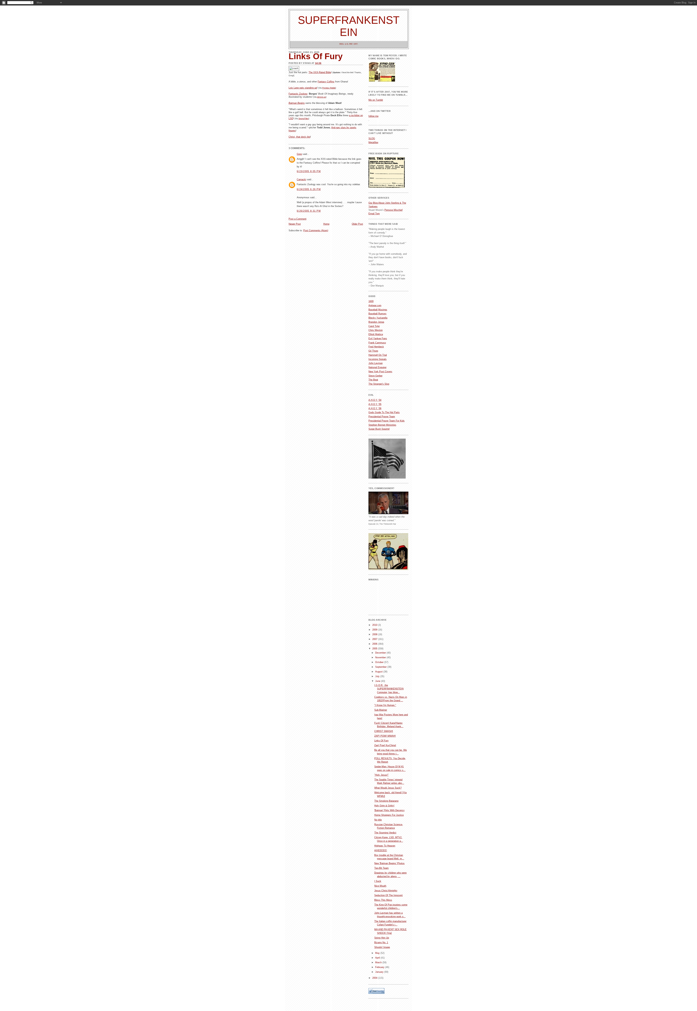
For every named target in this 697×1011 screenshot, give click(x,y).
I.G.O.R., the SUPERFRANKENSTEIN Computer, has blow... (388, 689)
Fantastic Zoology (298, 93)
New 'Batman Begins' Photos (389, 863)
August (379, 671)
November (381, 657)
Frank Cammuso (377, 342)
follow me (373, 116)
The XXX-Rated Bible (320, 72)
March (378, 962)
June (378, 681)
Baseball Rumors (377, 313)
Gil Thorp (373, 350)
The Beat (373, 379)
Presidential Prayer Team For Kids (386, 420)
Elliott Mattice (375, 334)
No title (378, 819)
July (377, 676)
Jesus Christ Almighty (385, 890)
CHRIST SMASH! (383, 731)
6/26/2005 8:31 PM (309, 210)
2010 (375, 625)
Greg (299, 154)
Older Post (357, 224)
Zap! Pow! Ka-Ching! (385, 745)
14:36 (318, 63)
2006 (375, 643)
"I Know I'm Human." (385, 705)
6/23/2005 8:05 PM (309, 171)
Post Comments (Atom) (315, 230)
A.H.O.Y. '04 (374, 400)
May (377, 953)
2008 (375, 634)
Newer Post (295, 224)
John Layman (375, 363)
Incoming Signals (377, 359)
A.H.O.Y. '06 (374, 408)
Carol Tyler (374, 326)
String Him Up (381, 937)
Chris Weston (375, 330)
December (381, 652)
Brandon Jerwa (376, 322)
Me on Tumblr (375, 100)
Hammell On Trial (377, 355)
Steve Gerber (375, 375)
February (380, 967)
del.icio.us (321, 97)
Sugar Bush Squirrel (379, 429)
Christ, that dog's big (299, 136)
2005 (375, 648)
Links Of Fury (381, 740)
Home (326, 224)
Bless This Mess (383, 900)
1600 (371, 301)
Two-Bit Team (381, 868)
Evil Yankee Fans (377, 338)
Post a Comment (297, 218)
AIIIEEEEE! (380, 850)
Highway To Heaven (384, 845)
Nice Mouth (380, 885)
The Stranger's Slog (378, 384)
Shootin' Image (382, 947)
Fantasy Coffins (326, 81)
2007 (375, 639)
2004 (375, 978)
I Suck (377, 881)
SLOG (371, 138)
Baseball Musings (377, 309)
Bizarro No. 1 (381, 942)
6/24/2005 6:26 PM (309, 189)
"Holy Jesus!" (381, 775)
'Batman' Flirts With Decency (389, 810)
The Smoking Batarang (386, 801)
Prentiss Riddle (328, 88)
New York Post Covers (380, 371)
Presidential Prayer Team (381, 416)
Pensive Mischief (393, 210)
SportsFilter (303, 118)
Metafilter (373, 142)
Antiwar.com (374, 305)
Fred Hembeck (376, 346)
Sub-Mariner (380, 710)
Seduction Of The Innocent (388, 895)
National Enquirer (377, 367)
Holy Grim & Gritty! (384, 805)
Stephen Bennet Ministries (382, 425)
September (381, 667)
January (379, 972)
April (378, 957)
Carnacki (301, 179)
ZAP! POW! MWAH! (385, 736)
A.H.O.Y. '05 (374, 404)
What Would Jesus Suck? (388, 787)
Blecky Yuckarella (377, 317)
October (379, 662)
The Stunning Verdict (385, 832)
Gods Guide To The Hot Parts (384, 412)
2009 (375, 629)
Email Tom (374, 213)
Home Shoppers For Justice (389, 815)
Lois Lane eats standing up (303, 87)
